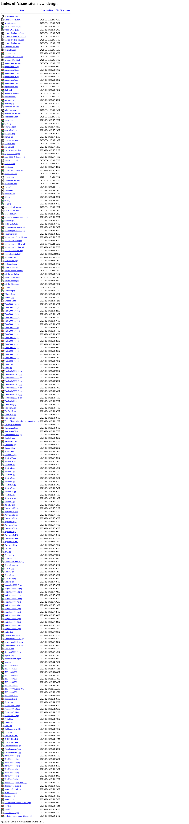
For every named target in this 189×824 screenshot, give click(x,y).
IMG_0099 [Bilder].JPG (14, 689)
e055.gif (7, 197)
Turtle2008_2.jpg (11, 358)
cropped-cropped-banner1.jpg (16, 217)
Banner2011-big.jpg (12, 786)
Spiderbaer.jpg (10, 445)
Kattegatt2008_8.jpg (12, 652)
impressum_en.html (12, 180)
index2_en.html (10, 174)
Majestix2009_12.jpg (13, 592)
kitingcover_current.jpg (13, 170)
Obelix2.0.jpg (10, 578)
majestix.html (9, 143)
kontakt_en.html (11, 160)
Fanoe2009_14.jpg (12, 705)
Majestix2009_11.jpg (13, 595)
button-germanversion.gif (14, 227)
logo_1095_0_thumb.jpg (14, 157)
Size (57, 10)
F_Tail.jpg (8, 719)
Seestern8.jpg (9, 468)
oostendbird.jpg (10, 130)
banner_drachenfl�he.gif (14, 244)
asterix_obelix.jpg (11, 274)
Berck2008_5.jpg (11, 772)
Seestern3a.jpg (10, 485)
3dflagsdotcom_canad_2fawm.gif (18, 816)
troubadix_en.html (11, 46)
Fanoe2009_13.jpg (12, 709)
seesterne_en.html (11, 93)
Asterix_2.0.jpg (10, 792)
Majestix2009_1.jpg (12, 629)
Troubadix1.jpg (10, 401)
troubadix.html (10, 50)
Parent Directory (11, 16)
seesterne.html (10, 97)
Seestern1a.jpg (10, 498)
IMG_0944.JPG (11, 682)
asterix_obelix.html (12, 277)
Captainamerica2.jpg (12, 752)
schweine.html (10, 110)
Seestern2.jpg (9, 495)
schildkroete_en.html (12, 113)
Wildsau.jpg (9, 297)
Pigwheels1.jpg (10, 545)
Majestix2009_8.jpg (12, 605)
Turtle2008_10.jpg (12, 331)
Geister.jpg (8, 702)
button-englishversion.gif (14, 230)
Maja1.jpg (8, 632)
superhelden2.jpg (11, 83)
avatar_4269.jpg (11, 267)
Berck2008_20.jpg (12, 762)
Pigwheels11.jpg (11, 511)
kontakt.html (9, 164)
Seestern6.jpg (9, 475)
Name (22, 10)
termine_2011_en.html (13, 56)
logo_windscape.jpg (12, 150)
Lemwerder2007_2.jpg (13, 642)
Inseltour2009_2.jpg (12, 659)
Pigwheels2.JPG (11, 542)
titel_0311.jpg (10, 53)
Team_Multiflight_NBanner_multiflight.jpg (22, 421)
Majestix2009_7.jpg (12, 608)
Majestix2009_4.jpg (12, 618)
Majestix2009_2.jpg (12, 625)
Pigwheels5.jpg (10, 532)
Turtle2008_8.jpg (11, 337)
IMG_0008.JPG (11, 692)
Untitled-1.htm (10, 301)
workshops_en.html (12, 20)
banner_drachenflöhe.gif (14, 247)
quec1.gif (8, 123)
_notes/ (7, 287)
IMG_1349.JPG (11, 679)
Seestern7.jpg (9, 471)
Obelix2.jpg (9, 575)
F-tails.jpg (8, 722)
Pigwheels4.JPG (11, 535)
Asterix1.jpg (9, 799)
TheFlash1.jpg (10, 414)
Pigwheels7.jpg (10, 525)
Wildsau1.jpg (9, 294)
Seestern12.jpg (10, 455)
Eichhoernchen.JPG (12, 729)
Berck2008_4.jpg (11, 776)
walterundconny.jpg (12, 26)
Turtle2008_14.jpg (12, 317)
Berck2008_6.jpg (11, 769)
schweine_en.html (11, 107)
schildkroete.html (11, 117)
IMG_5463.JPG (11, 672)
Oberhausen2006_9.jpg (14, 562)
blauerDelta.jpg (10, 234)
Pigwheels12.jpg (11, 508)
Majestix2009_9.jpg (12, 602)
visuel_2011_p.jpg (11, 30)
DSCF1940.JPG (11, 742)
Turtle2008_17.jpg (12, 307)
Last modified (47, 10)
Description (65, 10)
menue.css (8, 137)
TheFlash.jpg (9, 418)
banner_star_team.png (13, 240)
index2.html (9, 177)
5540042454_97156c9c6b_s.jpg (17, 802)
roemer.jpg (8, 120)
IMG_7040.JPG (11, 665)
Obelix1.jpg (9, 582)
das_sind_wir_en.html (13, 207)
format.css (8, 190)
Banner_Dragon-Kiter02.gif (15, 782)
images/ (7, 187)
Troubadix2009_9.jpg (13, 371)
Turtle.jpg (8, 368)
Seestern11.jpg (10, 458)
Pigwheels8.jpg (10, 521)
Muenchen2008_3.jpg (13, 585)
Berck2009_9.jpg (11, 759)
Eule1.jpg (8, 726)
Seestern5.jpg (9, 478)
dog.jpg (7, 204)
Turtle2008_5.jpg (11, 348)
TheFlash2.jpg (10, 411)
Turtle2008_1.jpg (11, 361)
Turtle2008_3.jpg (11, 354)
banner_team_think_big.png (15, 237)
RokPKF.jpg (9, 505)
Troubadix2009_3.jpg (13, 391)
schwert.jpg (9, 103)
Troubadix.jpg (10, 404)
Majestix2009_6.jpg (12, 612)
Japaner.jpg (9, 655)
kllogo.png (8, 167)
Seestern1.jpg (9, 501)
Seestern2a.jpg (10, 491)
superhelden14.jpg (11, 66)
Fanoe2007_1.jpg (11, 716)
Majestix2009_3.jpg (12, 622)
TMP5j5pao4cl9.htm (12, 424)
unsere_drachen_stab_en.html (16, 33)
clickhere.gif (9, 220)
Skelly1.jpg (9, 451)
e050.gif (7, 200)
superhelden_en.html (12, 63)
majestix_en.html (11, 140)
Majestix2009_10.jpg (13, 598)
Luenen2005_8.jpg (12, 635)
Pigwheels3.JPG (11, 538)
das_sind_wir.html (11, 210)
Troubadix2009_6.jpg (13, 381)
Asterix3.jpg (9, 796)
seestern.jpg (9, 100)
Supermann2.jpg (11, 431)
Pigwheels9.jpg (10, 518)
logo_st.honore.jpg (12, 153)
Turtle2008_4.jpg (11, 351)
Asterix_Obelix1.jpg (12, 789)
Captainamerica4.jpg (12, 746)
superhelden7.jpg (11, 80)
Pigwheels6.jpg (10, 528)
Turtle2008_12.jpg (12, 324)
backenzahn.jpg (10, 264)
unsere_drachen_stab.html (15, 36)
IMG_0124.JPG (11, 685)
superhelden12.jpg (11, 73)
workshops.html (10, 23)
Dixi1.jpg (8, 732)
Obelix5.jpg (9, 568)
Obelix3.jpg (9, 572)
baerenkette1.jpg (11, 261)
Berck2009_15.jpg (12, 756)
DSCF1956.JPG (11, 739)
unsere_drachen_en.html (14, 40)
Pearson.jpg (9, 555)
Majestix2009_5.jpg (12, 615)
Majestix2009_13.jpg (13, 588)
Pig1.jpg (7, 552)
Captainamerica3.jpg (12, 749)
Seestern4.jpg (9, 481)
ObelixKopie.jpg (11, 565)
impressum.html (10, 184)
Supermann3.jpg (11, 428)
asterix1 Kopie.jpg (11, 284)
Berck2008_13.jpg (12, 766)
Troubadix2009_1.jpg (13, 398)
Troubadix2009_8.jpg (13, 374)
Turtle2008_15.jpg (12, 314)
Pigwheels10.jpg (11, 515)
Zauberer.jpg (9, 291)
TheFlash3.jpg (10, 408)
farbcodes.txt (9, 194)
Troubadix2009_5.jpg (13, 384)
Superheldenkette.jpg (13, 434)
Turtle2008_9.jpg (11, 334)
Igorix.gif (8, 662)
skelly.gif (8, 90)
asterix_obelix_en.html (13, 271)
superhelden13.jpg (11, 70)
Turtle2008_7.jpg (11, 341)
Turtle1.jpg (8, 364)
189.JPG (8, 809)
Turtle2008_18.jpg (12, 304)
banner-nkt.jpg (10, 257)
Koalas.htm (9, 649)
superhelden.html (11, 87)
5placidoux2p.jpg (11, 813)
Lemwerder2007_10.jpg (14, 639)
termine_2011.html (12, 60)
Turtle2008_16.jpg (12, 311)
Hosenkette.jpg (10, 699)
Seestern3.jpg (9, 488)
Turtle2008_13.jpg (12, 321)
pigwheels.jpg (10, 127)
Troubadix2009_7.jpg (13, 378)
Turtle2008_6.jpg (11, 344)
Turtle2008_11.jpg (11, 327)
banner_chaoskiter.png (13, 250)
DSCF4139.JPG (11, 736)
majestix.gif (9, 147)
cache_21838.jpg (11, 224)
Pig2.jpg (7, 548)
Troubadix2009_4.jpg (13, 388)
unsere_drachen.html (12, 43)
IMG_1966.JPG (11, 675)
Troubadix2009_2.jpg (13, 394)
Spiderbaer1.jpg (10, 441)
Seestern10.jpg (10, 461)
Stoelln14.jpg (9, 438)
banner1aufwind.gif (12, 254)
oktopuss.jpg (9, 133)
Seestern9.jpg (9, 465)
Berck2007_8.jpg (11, 779)
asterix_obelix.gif (11, 281)
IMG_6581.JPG (11, 669)
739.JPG (8, 806)
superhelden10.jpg (11, 77)
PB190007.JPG (10, 558)
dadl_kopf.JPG (10, 214)
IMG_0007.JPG (11, 695)
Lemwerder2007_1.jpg (13, 645)
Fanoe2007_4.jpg (11, 712)
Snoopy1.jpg (9, 448)
